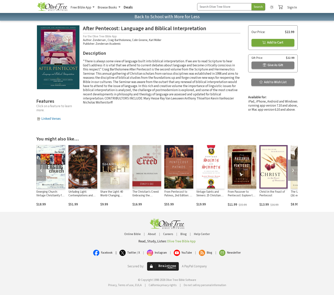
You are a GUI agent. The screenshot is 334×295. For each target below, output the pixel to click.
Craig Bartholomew (119, 40)
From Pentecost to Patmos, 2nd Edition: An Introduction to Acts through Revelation (178, 197)
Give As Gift (275, 65)
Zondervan (99, 40)
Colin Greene (139, 40)
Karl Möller (155, 40)
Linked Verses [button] (51, 118)
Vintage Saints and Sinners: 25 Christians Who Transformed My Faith (209, 197)
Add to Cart (275, 42)
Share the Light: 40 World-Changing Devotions (111, 195)
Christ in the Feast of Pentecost (272, 194)
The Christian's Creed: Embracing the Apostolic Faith (145, 195)
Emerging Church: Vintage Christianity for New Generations (50, 195)
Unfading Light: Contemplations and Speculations (80, 195)
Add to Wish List (275, 82)
